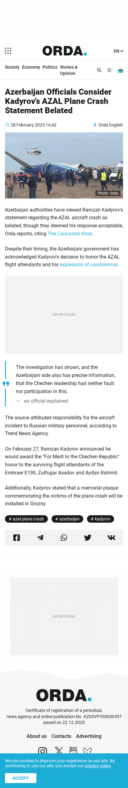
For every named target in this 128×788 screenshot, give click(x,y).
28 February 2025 (28, 124)
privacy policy (98, 765)
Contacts (61, 736)
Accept (20, 778)
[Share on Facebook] (16, 538)
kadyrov (102, 518)
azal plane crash (28, 518)
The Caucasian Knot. (70, 234)
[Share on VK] (111, 538)
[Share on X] (87, 538)
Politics (50, 67)
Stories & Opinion (69, 70)
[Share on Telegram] (40, 538)
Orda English (110, 124)
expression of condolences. (89, 265)
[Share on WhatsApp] (63, 538)
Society (12, 67)
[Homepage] (65, 51)
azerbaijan (69, 518)
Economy (31, 67)
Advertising (89, 736)
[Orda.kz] (63, 705)
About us (37, 736)
